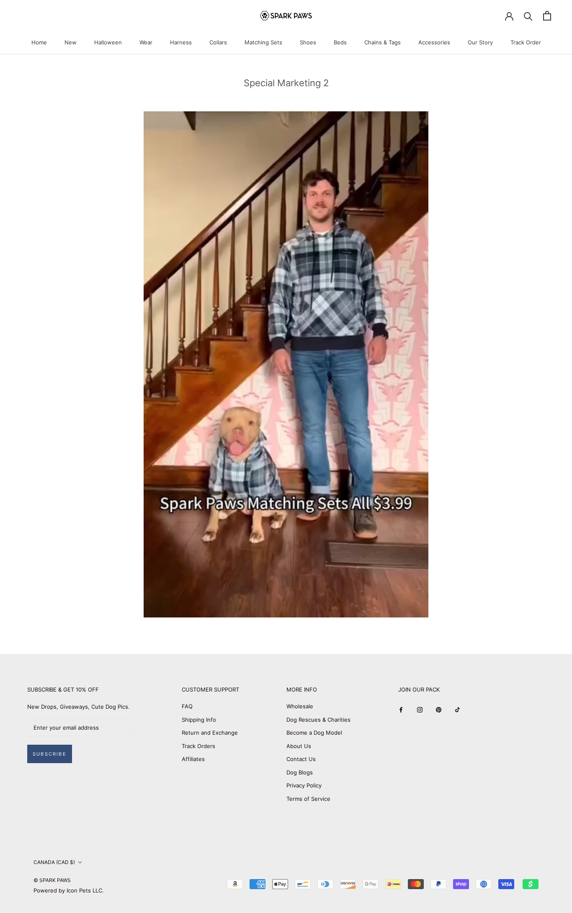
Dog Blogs (299, 772)
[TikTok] (457, 709)
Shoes (308, 42)
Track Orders (198, 746)
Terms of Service (308, 798)
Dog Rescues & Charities (318, 719)
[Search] (528, 15)
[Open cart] (547, 16)
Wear (145, 42)
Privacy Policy (304, 785)
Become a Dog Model (314, 732)
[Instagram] (420, 709)
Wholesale (299, 706)
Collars (218, 42)
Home (39, 42)
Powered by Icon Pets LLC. (68, 890)
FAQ (187, 706)
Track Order (525, 42)
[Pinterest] (438, 709)
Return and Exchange (210, 732)
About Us (298, 746)
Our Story (480, 42)
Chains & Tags (382, 42)
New (70, 42)
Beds (340, 42)
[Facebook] (401, 709)
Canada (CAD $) (54, 862)
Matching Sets (263, 42)
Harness (181, 42)
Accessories (434, 42)
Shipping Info (199, 719)
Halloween (108, 42)
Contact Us (301, 759)
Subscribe (50, 754)
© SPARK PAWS (52, 880)
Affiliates (193, 759)
